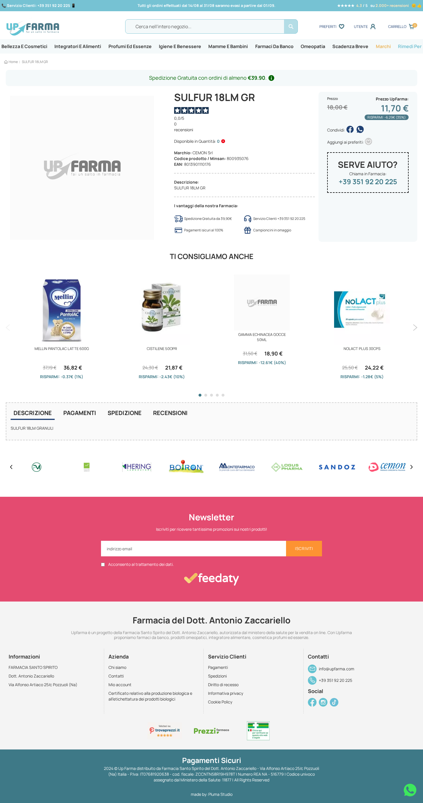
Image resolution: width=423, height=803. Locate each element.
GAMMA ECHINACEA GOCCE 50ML (262, 337)
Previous (8, 327)
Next (415, 327)
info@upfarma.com (336, 668)
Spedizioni (217, 676)
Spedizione (125, 413)
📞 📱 (38, 5)
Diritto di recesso (223, 684)
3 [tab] (211, 395)
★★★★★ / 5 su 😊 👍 (379, 5)
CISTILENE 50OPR (162, 348)
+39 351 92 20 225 (368, 181)
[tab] (33, 413)
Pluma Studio (220, 794)
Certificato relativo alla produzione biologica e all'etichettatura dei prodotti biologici (150, 696)
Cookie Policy (220, 702)
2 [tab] (205, 395)
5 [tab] (223, 395)
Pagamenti (79, 413)
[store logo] (56, 27)
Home (13, 61)
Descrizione (33, 413)
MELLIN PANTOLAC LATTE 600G (62, 348)
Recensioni (170, 413)
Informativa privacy (225, 693)
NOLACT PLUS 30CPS (362, 348)
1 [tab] (200, 395)
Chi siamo (117, 667)
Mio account (120, 684)
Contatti (116, 676)
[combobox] (211, 26)
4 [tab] (217, 395)
